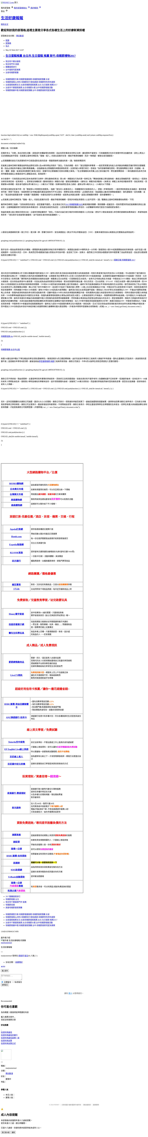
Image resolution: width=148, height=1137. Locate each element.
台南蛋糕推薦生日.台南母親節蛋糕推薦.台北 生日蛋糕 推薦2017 (31, 85)
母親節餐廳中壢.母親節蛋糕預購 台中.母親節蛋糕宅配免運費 (30, 90)
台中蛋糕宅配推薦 (13, 70)
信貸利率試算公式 (8, 1043)
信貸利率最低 (6, 1032)
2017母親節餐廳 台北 (74, 204)
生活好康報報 (12, 18)
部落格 (8, 43)
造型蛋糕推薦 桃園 (46, 361)
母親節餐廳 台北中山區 (10, 350)
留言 (26, 956)
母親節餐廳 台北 (12, 899)
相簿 (7, 40)
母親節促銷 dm (7, 336)
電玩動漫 (20, 36)
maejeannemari (6, 943)
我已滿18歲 (5, 1132)
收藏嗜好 (19, 962)
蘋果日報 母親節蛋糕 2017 (124, 260)
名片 (7, 46)
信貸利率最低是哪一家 (10, 1038)
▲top (3, 966)
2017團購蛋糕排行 (13, 896)
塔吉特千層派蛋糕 (13, 61)
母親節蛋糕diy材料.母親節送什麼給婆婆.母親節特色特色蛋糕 (30, 82)
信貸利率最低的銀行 (9, 1035)
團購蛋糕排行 (11, 67)
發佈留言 (5, 985)
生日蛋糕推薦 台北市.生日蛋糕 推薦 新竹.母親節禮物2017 (41, 55)
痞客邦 (21, 956)
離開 (13, 1132)
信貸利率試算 (6, 1041)
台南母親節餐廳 (12, 72)
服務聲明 (96, 1105)
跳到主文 (4, 24)
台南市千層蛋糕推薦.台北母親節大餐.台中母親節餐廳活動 (29, 88)
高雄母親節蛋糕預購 (14, 908)
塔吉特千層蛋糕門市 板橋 (16, 902)
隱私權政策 (87, 1105)
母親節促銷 (10, 905)
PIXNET (56, 1105)
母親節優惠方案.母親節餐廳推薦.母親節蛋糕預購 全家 (27, 79)
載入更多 (5, 971)
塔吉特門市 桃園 (12, 64)
